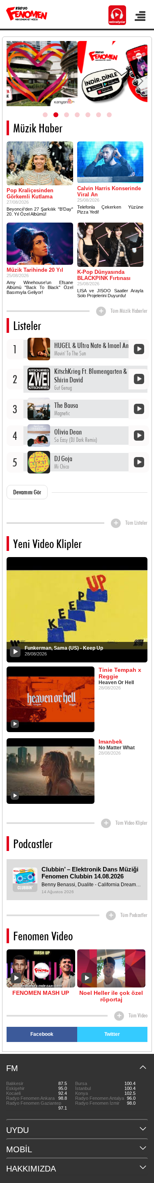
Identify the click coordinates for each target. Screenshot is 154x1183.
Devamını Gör (27, 492)
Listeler (27, 325)
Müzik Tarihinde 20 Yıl (35, 270)
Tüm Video (138, 1015)
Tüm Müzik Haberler (128, 310)
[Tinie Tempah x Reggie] (50, 699)
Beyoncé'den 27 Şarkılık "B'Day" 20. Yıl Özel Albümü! (40, 211)
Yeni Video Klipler (47, 543)
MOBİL (19, 1149)
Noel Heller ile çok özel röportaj (111, 996)
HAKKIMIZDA (31, 1168)
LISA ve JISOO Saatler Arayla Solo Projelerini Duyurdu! (110, 293)
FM (12, 1068)
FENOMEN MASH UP (40, 993)
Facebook (41, 1034)
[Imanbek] (50, 771)
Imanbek (110, 741)
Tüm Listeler (136, 522)
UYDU (17, 1130)
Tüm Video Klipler (131, 822)
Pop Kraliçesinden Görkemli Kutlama (30, 193)
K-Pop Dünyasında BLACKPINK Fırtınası (104, 275)
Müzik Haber (37, 128)
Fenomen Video (43, 935)
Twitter (112, 1034)
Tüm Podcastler (133, 915)
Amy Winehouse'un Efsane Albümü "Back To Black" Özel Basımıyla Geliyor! (40, 287)
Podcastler (33, 843)
